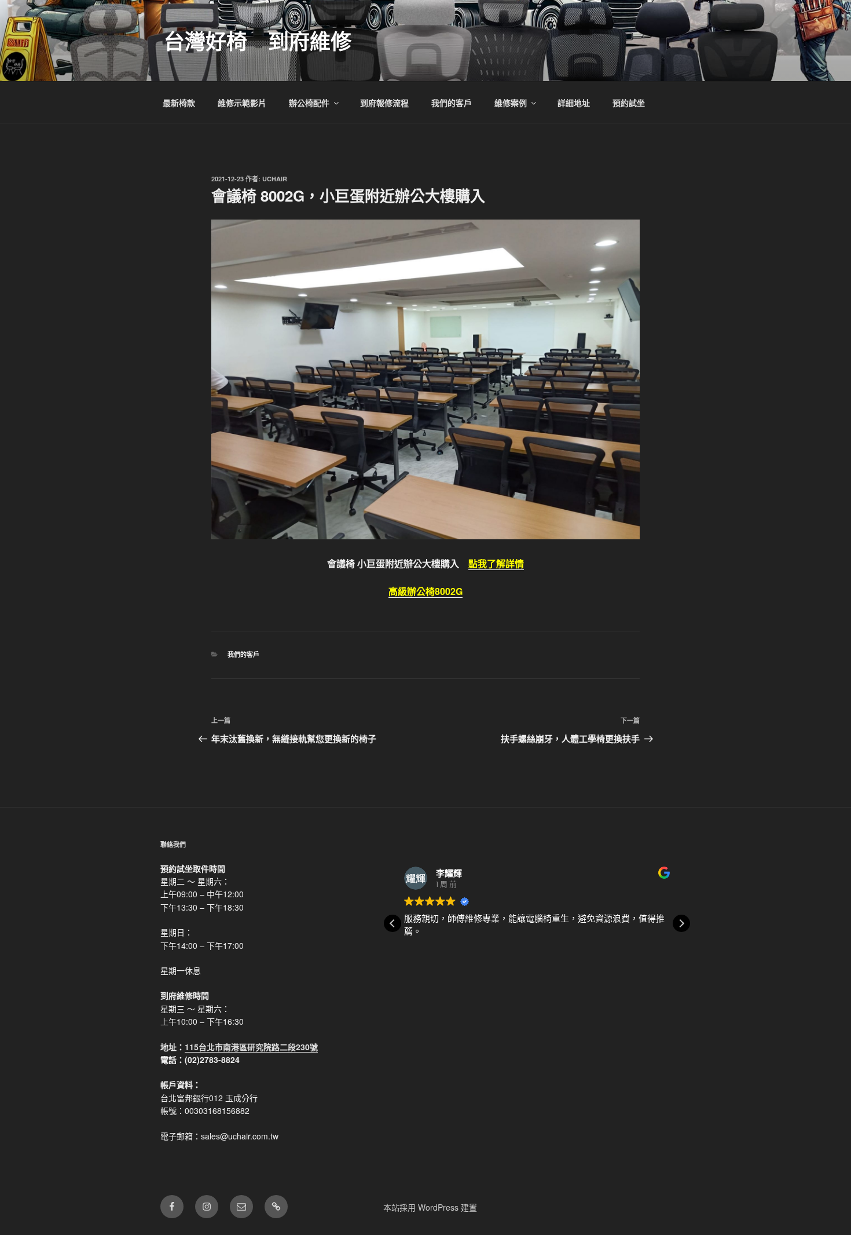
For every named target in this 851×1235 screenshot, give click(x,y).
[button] (681, 923)
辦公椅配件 (309, 102)
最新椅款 (179, 102)
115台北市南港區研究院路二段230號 (251, 1047)
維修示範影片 (242, 102)
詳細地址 (573, 102)
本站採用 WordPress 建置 (430, 1207)
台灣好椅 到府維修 (257, 40)
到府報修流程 (384, 102)
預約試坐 (628, 102)
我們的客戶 (451, 102)
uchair (274, 178)
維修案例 (510, 102)
